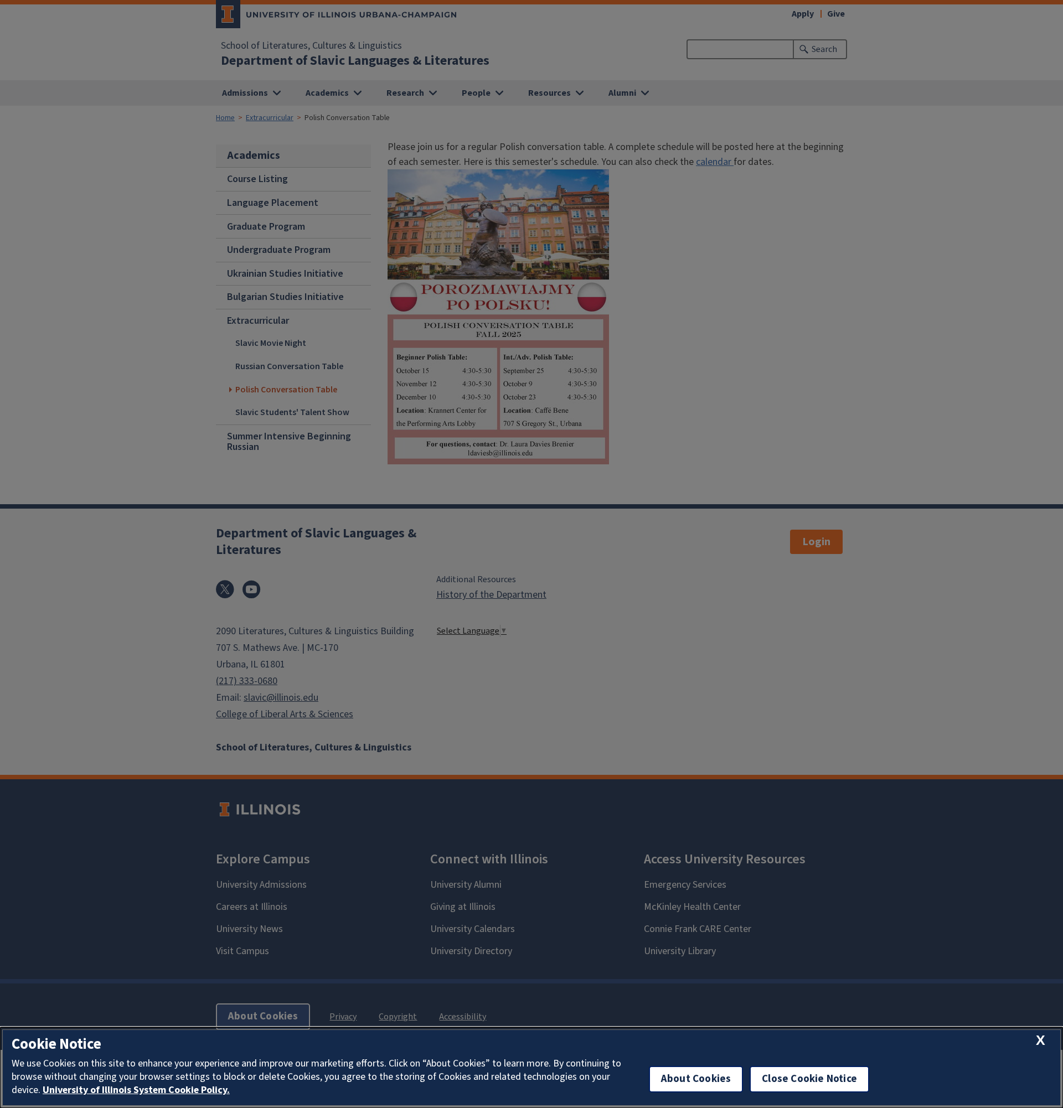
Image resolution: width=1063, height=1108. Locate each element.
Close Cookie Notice (809, 1078)
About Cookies (696, 1078)
